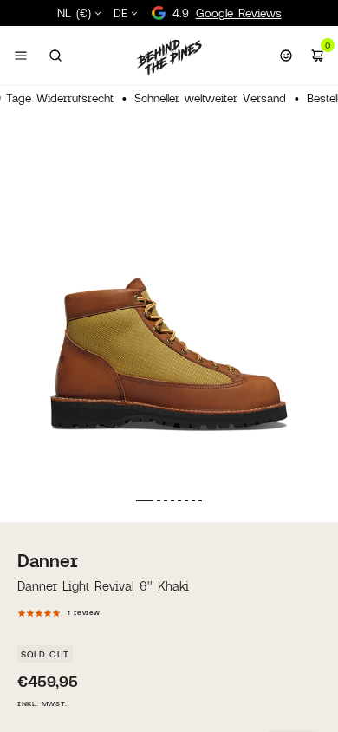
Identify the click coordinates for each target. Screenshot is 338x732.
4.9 (227, 13)
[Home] (169, 57)
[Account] (286, 55)
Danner (47, 560)
